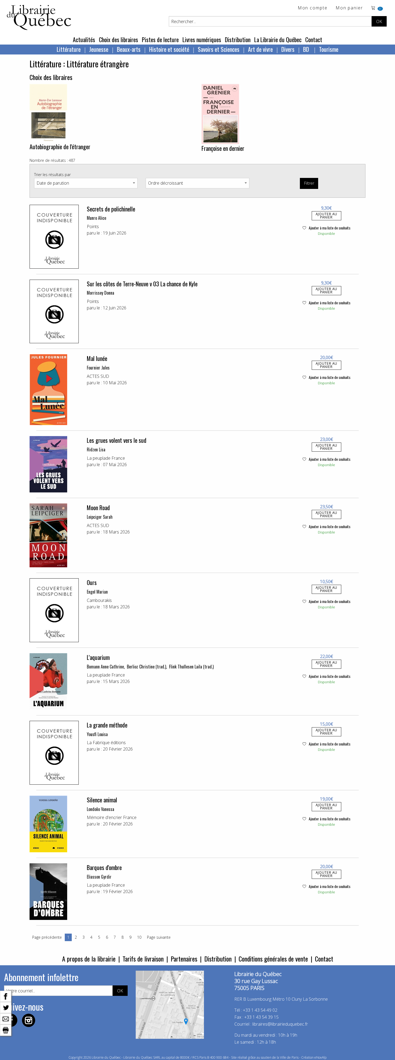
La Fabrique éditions (106, 742)
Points (93, 226)
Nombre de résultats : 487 (52, 160)
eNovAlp (320, 1057)
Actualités (84, 39)
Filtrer (309, 183)
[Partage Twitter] (5, 1007)
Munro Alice (96, 218)
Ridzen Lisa (96, 449)
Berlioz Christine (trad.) (146, 666)
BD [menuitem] (306, 49)
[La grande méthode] (54, 753)
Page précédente (47, 937)
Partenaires (184, 958)
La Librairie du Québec (277, 39)
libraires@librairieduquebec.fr (280, 1024)
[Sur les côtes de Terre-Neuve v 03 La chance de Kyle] (54, 311)
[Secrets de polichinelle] (54, 237)
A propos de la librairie (89, 958)
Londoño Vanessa (100, 809)
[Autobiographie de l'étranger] (48, 113)
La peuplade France (106, 458)
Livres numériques (201, 39)
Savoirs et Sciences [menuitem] (218, 49)
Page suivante (159, 937)
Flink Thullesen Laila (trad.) (191, 666)
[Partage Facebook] (5, 996)
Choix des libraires (118, 39)
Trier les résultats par (52, 174)
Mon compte (313, 8)
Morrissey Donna (100, 293)
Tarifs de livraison (143, 958)
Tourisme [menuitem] (328, 49)
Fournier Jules (98, 367)
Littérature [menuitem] (69, 49)
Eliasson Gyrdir (99, 876)
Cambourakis (99, 600)
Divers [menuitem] (288, 49)
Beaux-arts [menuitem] (129, 49)
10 (139, 937)
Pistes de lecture (160, 39)
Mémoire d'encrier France (112, 817)
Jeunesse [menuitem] (98, 49)
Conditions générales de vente (273, 958)
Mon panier (349, 8)
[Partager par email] (5, 1018)
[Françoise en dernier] (220, 113)
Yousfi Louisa (97, 734)
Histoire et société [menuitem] (169, 49)
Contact (313, 39)
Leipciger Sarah (100, 517)
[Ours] (54, 610)
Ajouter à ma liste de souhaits (329, 228)
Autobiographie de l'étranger (60, 146)
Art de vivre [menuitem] (260, 49)
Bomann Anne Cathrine (105, 666)
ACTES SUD (98, 376)
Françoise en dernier (223, 148)
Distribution (237, 39)
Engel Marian (97, 592)
